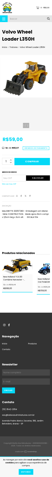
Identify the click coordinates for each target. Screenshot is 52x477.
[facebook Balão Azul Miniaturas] (9, 325)
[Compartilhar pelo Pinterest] (30, 196)
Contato (6, 349)
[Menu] (4, 18)
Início (4, 47)
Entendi (26, 472)
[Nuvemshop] (26, 452)
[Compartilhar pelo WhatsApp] (17, 196)
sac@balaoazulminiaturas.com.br (18, 415)
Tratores (13, 47)
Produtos (32, 343)
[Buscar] (48, 18)
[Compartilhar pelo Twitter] (25, 196)
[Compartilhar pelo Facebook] (21, 196)
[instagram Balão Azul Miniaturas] (4, 325)
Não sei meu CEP (9, 184)
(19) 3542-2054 (9, 409)
